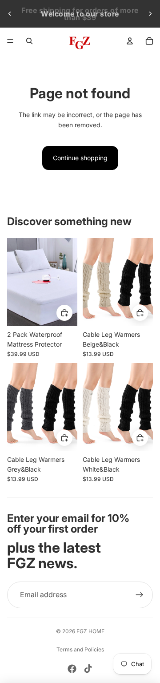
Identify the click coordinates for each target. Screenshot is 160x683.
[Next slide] (150, 14)
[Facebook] (72, 668)
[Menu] (10, 41)
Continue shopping (80, 158)
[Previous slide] (10, 14)
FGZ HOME (90, 631)
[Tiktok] (88, 668)
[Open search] (29, 41)
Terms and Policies (80, 649)
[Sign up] (139, 595)
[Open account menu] (130, 41)
